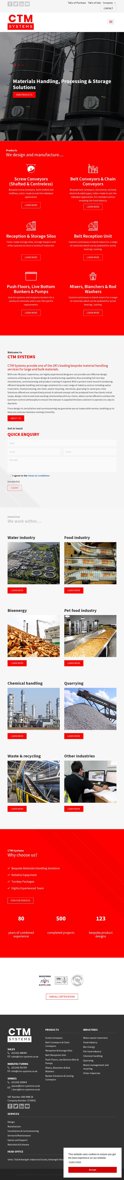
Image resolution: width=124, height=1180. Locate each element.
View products (24, 94)
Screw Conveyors (54, 1037)
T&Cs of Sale (94, 2)
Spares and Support (18, 1140)
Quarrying (88, 1060)
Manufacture (14, 1126)
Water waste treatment (95, 1037)
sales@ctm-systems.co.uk (24, 1056)
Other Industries (91, 1073)
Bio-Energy (89, 1046)
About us (16, 418)
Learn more (31, 205)
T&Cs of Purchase (77, 2)
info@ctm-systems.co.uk (24, 1071)
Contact (108, 8)
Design (11, 1121)
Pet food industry (92, 1051)
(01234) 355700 (19, 1067)
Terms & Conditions (39, 475)
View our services (20, 900)
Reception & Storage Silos (58, 1050)
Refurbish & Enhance (18, 1144)
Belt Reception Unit (55, 1055)
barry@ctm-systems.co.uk (26, 1089)
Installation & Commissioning (23, 1130)
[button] (15, 65)
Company (108, 2)
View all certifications (62, 996)
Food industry (90, 1042)
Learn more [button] (75, 1162)
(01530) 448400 (19, 1052)
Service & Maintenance (19, 1135)
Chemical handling (93, 1055)
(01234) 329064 (19, 1082)
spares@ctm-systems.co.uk (25, 1085)
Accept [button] (92, 1170)
